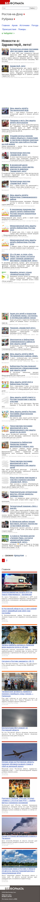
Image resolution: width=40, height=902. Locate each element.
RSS (16, 899)
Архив (15, 25)
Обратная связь (6, 895)
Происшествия (9, 29)
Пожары (22, 29)
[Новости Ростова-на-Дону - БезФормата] (12, 2)
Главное (6, 25)
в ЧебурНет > (8, 33)
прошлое (19, 555)
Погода (34, 25)
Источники (24, 25)
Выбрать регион (7, 896)
